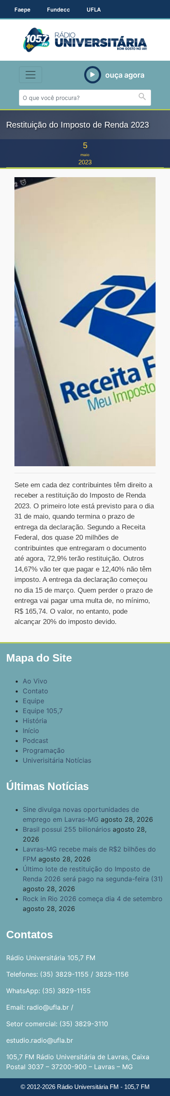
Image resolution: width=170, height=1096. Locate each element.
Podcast (35, 740)
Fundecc (58, 9)
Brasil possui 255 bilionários (67, 829)
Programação (44, 750)
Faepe (22, 9)
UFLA (94, 9)
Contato (35, 691)
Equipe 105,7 (43, 711)
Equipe (33, 701)
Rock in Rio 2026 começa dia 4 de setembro (93, 898)
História (35, 720)
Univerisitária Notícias (57, 760)
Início (31, 730)
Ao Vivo (35, 681)
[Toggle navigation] (30, 74)
